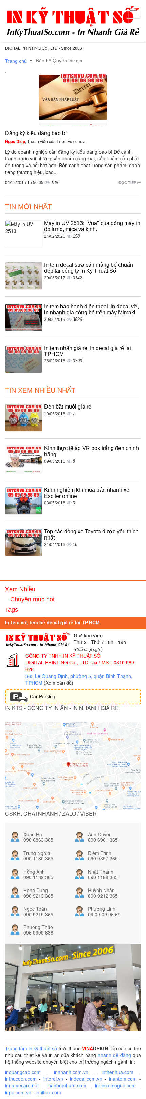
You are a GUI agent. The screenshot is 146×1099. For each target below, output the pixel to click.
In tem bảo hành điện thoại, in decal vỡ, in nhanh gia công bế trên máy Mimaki (91, 309)
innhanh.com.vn (71, 1072)
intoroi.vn (53, 1078)
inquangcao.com (23, 1072)
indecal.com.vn (86, 1078)
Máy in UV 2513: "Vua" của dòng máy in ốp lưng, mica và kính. (92, 226)
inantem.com (123, 1078)
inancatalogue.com (115, 1085)
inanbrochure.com (66, 1085)
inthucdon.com (21, 1078)
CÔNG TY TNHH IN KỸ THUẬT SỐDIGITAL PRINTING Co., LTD (63, 659)
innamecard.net (22, 1085)
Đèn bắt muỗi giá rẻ (67, 407)
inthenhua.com (117, 1072)
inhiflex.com (48, 1092)
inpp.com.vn (18, 1092)
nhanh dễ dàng (114, 1055)
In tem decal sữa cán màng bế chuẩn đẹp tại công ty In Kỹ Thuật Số (88, 268)
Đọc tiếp (127, 182)
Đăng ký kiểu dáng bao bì (36, 133)
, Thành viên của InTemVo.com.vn (46, 141)
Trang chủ (16, 61)
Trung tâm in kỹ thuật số (31, 1048)
